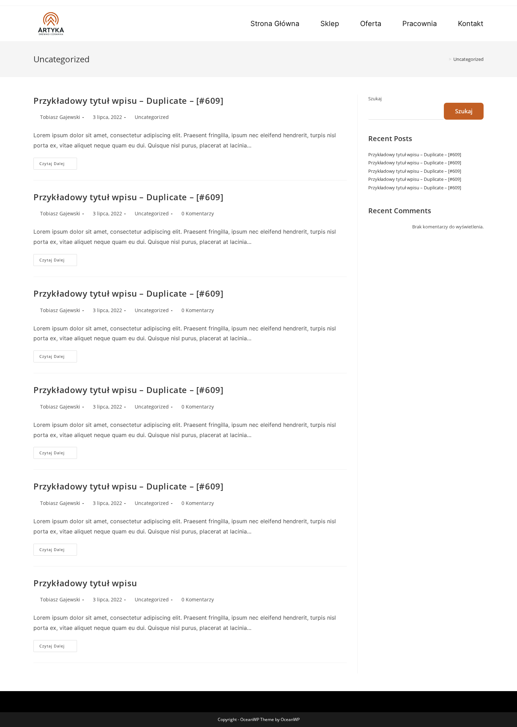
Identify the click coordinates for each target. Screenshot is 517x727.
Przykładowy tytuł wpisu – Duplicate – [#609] (128, 100)
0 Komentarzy (197, 213)
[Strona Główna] (445, 59)
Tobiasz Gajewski (60, 117)
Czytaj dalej (58, 165)
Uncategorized (152, 117)
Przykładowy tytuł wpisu (85, 583)
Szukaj (375, 98)
